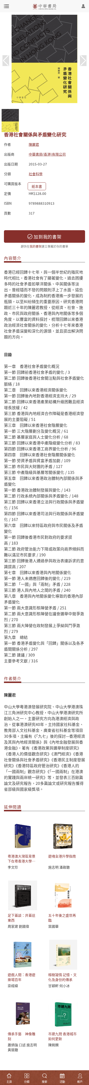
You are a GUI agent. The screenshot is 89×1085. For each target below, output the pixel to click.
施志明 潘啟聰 (59, 867)
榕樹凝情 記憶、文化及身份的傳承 (62, 977)
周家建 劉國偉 (18, 926)
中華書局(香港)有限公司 (47, 154)
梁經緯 (13, 985)
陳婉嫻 (53, 1044)
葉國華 (53, 926)
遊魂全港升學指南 (62, 856)
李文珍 (13, 867)
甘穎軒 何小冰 (59, 985)
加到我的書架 (47, 236)
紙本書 (37, 186)
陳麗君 (34, 144)
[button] (83, 60)
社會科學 (36, 173)
